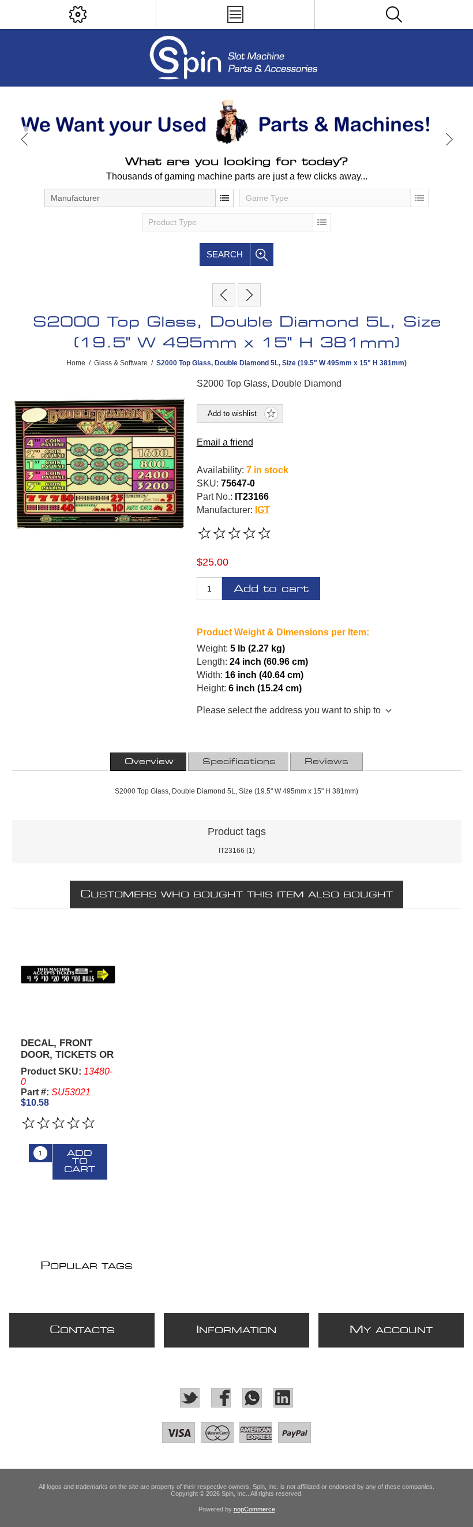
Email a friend (225, 442)
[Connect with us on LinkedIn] (283, 1397)
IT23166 (232, 851)
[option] (236, 121)
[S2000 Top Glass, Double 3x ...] (223, 294)
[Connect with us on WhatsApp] (252, 1397)
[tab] (149, 762)
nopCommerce (254, 1509)
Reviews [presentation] (326, 762)
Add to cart (271, 589)
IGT (262, 510)
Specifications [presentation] (239, 762)
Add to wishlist (232, 413)
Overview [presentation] (149, 762)
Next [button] (448, 139)
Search (225, 254)
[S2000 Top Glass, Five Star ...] (249, 294)
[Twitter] (190, 1397)
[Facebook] (221, 1397)
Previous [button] (24, 139)
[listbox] (139, 198)
